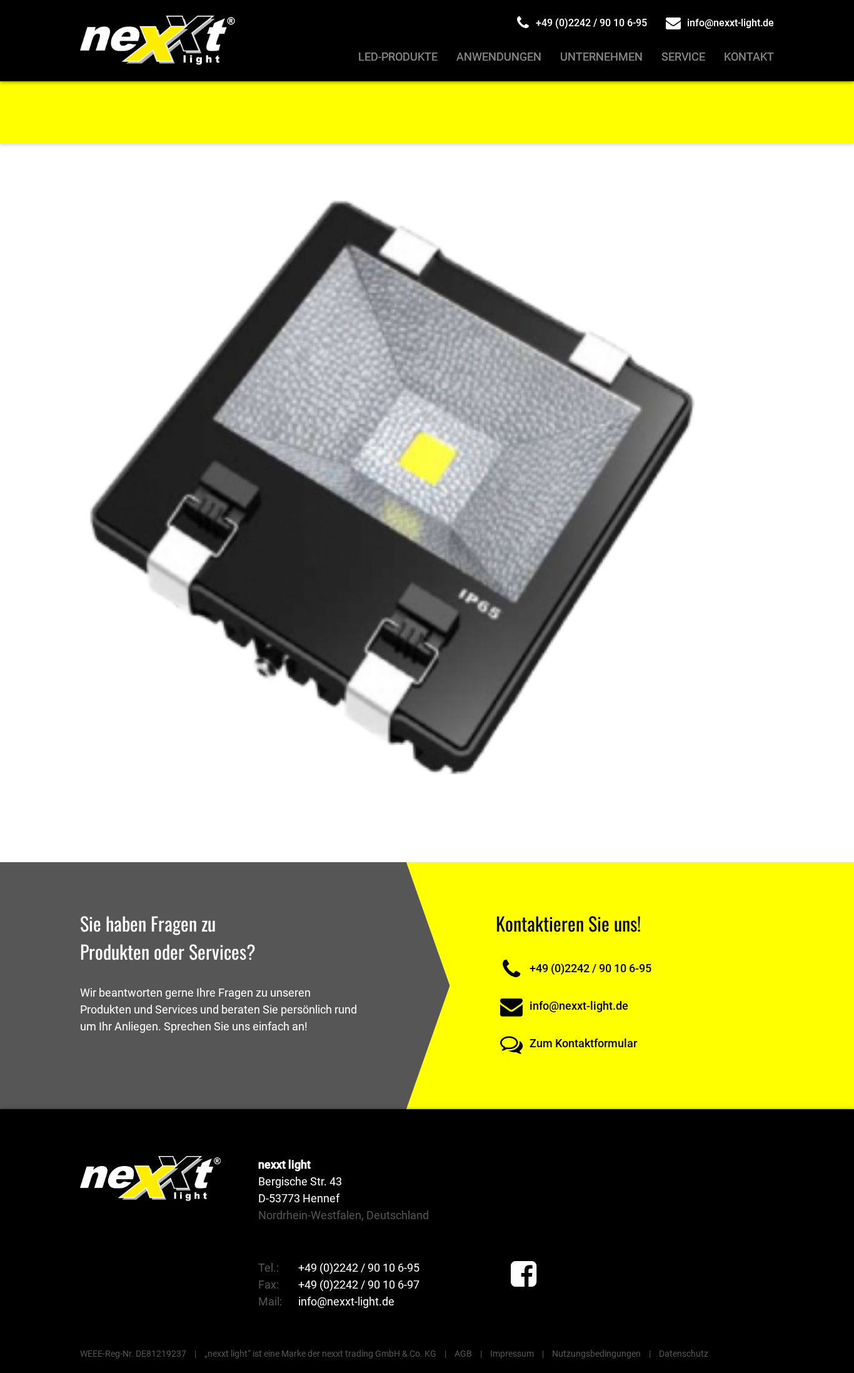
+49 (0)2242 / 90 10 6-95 (590, 23)
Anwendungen (498, 56)
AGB (463, 1354)
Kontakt (749, 56)
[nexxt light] (159, 41)
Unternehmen (601, 56)
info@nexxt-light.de (729, 23)
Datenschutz (683, 1354)
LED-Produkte (398, 56)
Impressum (512, 1354)
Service (683, 56)
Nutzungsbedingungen (596, 1354)
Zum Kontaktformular (582, 1043)
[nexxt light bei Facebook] (523, 1274)
